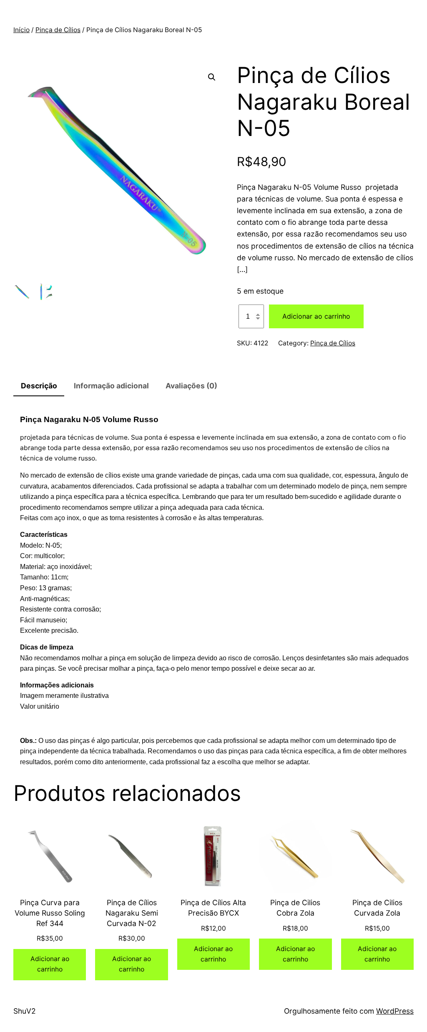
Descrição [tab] (39, 385)
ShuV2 (24, 1011)
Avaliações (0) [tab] (191, 385)
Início (21, 30)
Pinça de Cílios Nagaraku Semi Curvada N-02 (131, 912)
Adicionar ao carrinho (316, 316)
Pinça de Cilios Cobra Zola (295, 907)
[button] (211, 77)
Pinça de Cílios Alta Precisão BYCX (213, 907)
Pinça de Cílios (57, 30)
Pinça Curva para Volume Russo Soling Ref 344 (50, 912)
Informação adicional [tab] (111, 385)
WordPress (395, 1011)
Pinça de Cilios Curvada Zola (377, 907)
